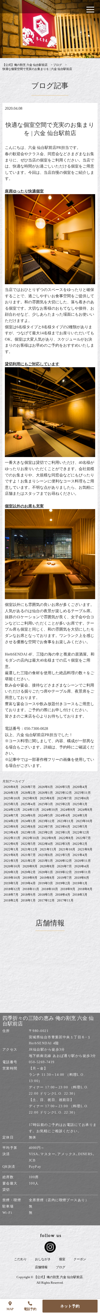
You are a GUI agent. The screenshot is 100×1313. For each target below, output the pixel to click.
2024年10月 (50, 809)
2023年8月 (28, 826)
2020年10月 (12, 866)
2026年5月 (62, 787)
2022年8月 (66, 838)
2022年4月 (45, 844)
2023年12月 (46, 821)
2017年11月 (65, 900)
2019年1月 (80, 883)
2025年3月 (45, 804)
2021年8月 (11, 855)
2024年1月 (28, 821)
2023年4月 (11, 832)
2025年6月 (81, 798)
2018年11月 (31, 889)
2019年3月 (45, 883)
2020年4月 (81, 866)
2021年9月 (85, 849)
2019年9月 (30, 877)
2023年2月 (45, 832)
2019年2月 (62, 883)
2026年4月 (80, 787)
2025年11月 (82, 792)
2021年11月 (48, 849)
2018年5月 (45, 894)
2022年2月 (80, 844)
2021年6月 (45, 855)
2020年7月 (64, 866)
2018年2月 (11, 900)
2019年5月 (11, 883)
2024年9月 (67, 809)
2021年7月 (28, 855)
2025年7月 (64, 798)
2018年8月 (85, 889)
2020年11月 (82, 861)
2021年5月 (62, 855)
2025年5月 (11, 804)
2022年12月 (81, 832)
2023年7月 (45, 826)
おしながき (43, 1259)
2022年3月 (62, 844)
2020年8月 (47, 866)
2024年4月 (62, 815)
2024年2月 (11, 821)
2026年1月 (45, 792)
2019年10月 (12, 877)
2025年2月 (62, 804)
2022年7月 (83, 838)
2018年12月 (12, 889)
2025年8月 (47, 798)
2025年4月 (28, 804)
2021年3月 (11, 861)
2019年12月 (63, 872)
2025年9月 (30, 798)
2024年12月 (12, 809)
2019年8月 (47, 877)
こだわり (20, 1259)
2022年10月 (31, 838)
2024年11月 (31, 809)
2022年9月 (49, 838)
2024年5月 (45, 815)
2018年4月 (62, 894)
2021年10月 (67, 849)
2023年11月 (65, 821)
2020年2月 (28, 872)
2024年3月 (80, 815)
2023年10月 (84, 821)
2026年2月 (28, 792)
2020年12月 (63, 861)
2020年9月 (30, 866)
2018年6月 (28, 894)
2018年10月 (50, 889)
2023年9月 (11, 826)
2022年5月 (28, 844)
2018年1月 (28, 900)
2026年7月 (28, 787)
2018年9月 (67, 889)
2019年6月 (81, 877)
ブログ (60, 1267)
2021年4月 (80, 855)
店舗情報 (41, 1267)
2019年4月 (28, 883)
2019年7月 (64, 877)
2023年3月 (28, 832)
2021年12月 (29, 849)
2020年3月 (11, 872)
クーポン (80, 1259)
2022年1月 (11, 849)
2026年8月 (11, 787)
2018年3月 (80, 894)
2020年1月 (45, 872)
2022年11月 (12, 838)
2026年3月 (11, 792)
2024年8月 (85, 809)
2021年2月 (28, 861)
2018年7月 (11, 894)
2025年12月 (63, 792)
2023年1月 (62, 832)
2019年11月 (82, 872)
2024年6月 (28, 815)
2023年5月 (80, 826)
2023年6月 (62, 826)
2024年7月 (11, 815)
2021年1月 (45, 861)
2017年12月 (46, 900)
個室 (62, 1259)
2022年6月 (11, 844)
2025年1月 (80, 804)
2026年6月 (45, 787)
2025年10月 (12, 798)
